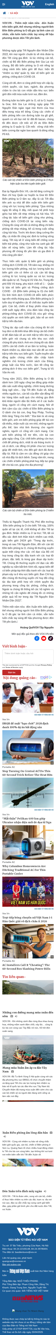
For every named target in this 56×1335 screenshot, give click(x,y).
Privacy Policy (46, 665)
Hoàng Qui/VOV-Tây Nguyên (37, 627)
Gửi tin (11, 672)
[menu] (6, 4)
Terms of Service (12, 667)
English (49, 4)
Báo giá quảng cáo (11, 1264)
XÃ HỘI (14, 13)
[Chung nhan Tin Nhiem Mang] (28, 1311)
